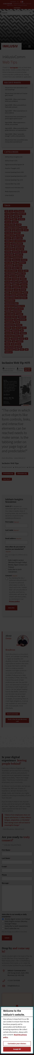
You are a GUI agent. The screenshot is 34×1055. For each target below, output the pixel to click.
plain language (10, 314)
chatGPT (7, 238)
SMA (22, 330)
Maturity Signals (17, 292)
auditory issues (10, 224)
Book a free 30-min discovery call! (17, 720)
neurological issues (11, 303)
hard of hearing (10, 273)
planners (19, 314)
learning (24, 287)
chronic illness (17, 238)
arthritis (21, 219)
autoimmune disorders (12, 227)
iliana (7, 276)
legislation (8, 290)
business (17, 233)
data (13, 249)
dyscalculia (16, 260)
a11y (16, 211)
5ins (6, 211)
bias (13, 230)
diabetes (23, 252)
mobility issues (16, 298)
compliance (8, 246)
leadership (16, 287)
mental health (22, 295)
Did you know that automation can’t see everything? (16, 89)
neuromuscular (10, 306)
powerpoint (22, 317)
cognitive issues (20, 241)
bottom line (9, 233)
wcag (22, 349)
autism (19, 224)
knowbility (15, 284)
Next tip (6, 479)
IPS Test (7, 281)
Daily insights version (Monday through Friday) (17, 561)
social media (9, 333)
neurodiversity (9, 300)
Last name (11, 530)
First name (12, 522)
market (7, 292)
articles (7, 222)
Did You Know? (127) (11, 161)
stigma (7, 338)
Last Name (6, 858)
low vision (22, 290)
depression (16, 252)
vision (19, 347)
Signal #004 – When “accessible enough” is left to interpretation (15, 135)
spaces (17, 333)
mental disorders (10, 295)
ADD (6, 216)
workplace (8, 352)
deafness (8, 252)
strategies (14, 338)
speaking (23, 333)
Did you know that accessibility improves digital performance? (16, 118)
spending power (18, 336)
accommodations (20, 214)
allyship (7, 219)
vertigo (18, 344)
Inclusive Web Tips (28, 369)
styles (22, 338)
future (20, 271)
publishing (22, 319)
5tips (11, 211)
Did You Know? (9, 254)
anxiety (14, 219)
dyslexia (24, 260)
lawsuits (8, 287)
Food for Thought (11, 271)
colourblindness (17, 243)
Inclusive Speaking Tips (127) (14, 180)
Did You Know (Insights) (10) (13, 157)
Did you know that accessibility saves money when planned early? (16, 141)
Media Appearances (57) (12, 192)
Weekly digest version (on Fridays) (17, 566)
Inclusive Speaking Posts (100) (14, 172)
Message (5, 883)
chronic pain (9, 241)
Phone (4, 875)
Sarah (24, 328)
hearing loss (21, 273)
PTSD (15, 319)
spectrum (8, 336)
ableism (21, 211)
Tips (13, 341)
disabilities (19, 254)
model (25, 298)
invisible (23, 279)
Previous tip (9, 474)
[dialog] (17, 1030)
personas (8, 311)
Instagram (14, 67)
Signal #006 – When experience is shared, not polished (15, 124)
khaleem (7, 284)
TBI (26, 338)
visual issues (9, 349)
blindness (20, 230)
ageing (16, 216)
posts (14, 317)
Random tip (23, 474)
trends (7, 344)
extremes (8, 268)
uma (12, 344)
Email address (13, 538)
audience (15, 222)
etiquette (19, 265)
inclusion (14, 276)
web (26, 349)
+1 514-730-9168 (7, 4)
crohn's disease (19, 246)
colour (7, 243)
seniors (7, 330)
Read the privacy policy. (15, 1036)
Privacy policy (14, 601)
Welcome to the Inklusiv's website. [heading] (14, 1013)
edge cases (8, 262)
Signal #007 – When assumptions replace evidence (16, 112)
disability (8, 257)
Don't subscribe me (12, 928)
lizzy (15, 290)
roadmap (8, 328)
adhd (10, 216)
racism (17, 322)
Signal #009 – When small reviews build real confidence (15, 100)
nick (6, 309)
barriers (8, 230)
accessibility (9, 214)
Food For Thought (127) (12, 168)
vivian (16, 349)
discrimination (17, 257)
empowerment (9, 265)
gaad (26, 271)
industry (21, 276)
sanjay (18, 328)
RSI (13, 328)
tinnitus (8, 341)
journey (24, 281)
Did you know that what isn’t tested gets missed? (16, 95)
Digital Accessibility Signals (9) (14, 165)
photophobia (17, 311)
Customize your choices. (17, 1043)
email (15, 262)
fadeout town (17, 268)
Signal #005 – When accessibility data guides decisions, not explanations (16, 129)
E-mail (4, 867)
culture (7, 249)
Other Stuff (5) (9, 195)
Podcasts (8, 317)
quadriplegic (9, 322)
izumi (13, 281)
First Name (6, 850)
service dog (15, 330)
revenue (19, 325)
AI (20, 216)
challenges (19, 235)
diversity (8, 260)
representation (10, 325)
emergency (22, 262)
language (24, 284)
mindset (7, 298)
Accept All (17, 1049)
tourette (20, 341)
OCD (11, 309)
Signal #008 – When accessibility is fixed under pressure (15, 106)
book (26, 230)
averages (23, 227)
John (18, 281)
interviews (15, 279)
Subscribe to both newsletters (15, 570)
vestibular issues (10, 347)
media (25, 292)
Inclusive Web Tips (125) (12, 184)
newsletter (20, 306)
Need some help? (12, 714)
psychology (8, 319)
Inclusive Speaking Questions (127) (15, 176)
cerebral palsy (9, 235)
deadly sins (20, 249)
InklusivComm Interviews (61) (14, 188)
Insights (7, 279)
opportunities (18, 309)
